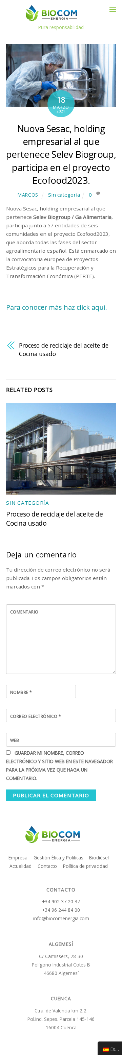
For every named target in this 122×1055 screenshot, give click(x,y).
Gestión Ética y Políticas (58, 857)
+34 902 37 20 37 (61, 901)
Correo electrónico (35, 716)
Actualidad (20, 866)
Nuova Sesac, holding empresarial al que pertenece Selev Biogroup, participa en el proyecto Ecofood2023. (61, 154)
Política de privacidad (85, 866)
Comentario (24, 612)
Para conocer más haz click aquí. (56, 307)
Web (14, 740)
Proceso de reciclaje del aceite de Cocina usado (63, 349)
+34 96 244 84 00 (61, 910)
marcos (28, 195)
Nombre (21, 692)
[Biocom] (59, 17)
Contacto (47, 866)
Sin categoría (64, 194)
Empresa (17, 857)
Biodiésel (99, 857)
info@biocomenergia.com (61, 918)
